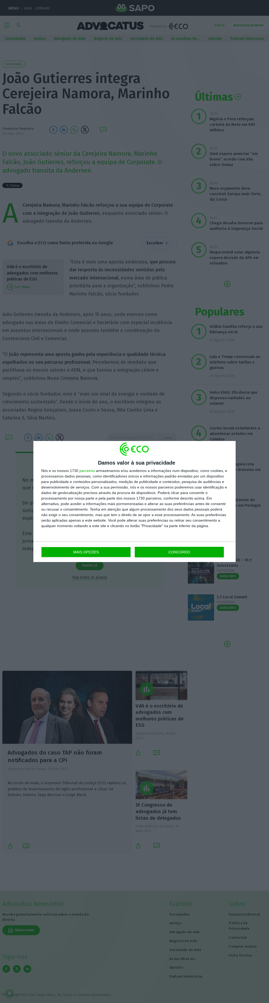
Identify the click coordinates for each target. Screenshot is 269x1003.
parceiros (87, 470)
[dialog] (134, 501)
